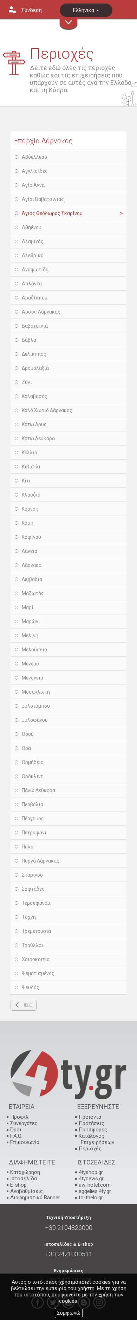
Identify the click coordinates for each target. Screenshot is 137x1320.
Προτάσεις (91, 1123)
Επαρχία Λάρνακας (43, 141)
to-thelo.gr (91, 1197)
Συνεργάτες (24, 1123)
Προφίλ (19, 1117)
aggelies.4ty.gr (95, 1191)
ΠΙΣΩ (27, 1005)
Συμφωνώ (68, 1313)
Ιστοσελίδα (23, 1178)
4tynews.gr (91, 1178)
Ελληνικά (84, 10)
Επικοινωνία (24, 1142)
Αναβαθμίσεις (26, 1191)
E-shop (18, 1185)
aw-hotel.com (95, 1185)
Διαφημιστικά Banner (35, 1197)
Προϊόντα (90, 1117)
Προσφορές (93, 1129)
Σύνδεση (31, 10)
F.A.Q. (16, 1136)
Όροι (15, 1129)
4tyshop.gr (91, 1172)
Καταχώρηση (25, 1172)
